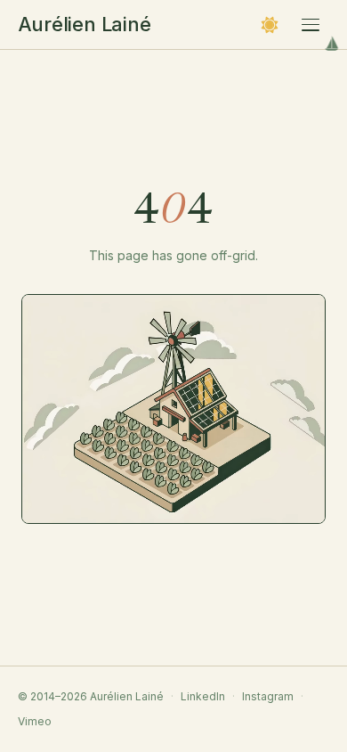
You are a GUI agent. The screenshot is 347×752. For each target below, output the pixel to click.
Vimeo (35, 721)
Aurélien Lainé (84, 24)
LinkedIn (203, 696)
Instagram (268, 696)
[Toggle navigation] (310, 25)
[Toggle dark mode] (269, 25)
